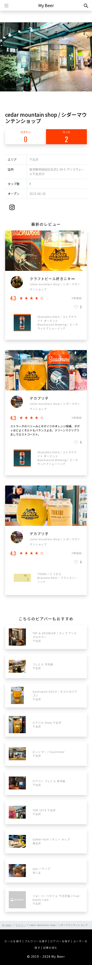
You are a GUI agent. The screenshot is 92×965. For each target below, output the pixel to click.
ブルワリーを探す (36, 941)
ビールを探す (13, 941)
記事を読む (50, 947)
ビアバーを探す (60, 941)
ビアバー (20, 925)
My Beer (46, 5)
